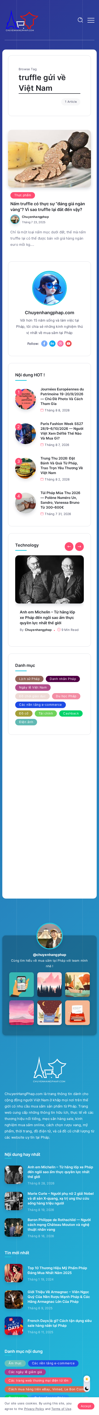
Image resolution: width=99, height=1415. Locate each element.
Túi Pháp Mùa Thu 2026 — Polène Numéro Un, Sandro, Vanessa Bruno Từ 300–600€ (60, 500)
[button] (69, 546)
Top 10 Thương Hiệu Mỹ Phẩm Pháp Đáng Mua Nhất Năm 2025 (57, 1270)
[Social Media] (44, 343)
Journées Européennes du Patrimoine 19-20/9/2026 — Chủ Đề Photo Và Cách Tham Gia (62, 396)
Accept (86, 1406)
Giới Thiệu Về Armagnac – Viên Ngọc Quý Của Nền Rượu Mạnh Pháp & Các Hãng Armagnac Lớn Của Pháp (59, 1297)
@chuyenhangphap (49, 954)
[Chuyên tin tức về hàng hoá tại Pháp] (22, 20)
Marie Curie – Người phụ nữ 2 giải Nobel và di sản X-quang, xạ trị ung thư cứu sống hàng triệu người (58, 620)
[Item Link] (49, 158)
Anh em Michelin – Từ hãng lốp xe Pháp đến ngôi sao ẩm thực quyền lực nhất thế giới (60, 1172)
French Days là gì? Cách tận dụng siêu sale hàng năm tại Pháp (60, 1323)
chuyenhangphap (35, 217)
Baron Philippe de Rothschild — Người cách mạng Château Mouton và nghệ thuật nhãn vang (59, 1225)
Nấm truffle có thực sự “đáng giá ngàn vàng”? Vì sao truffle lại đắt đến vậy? (47, 206)
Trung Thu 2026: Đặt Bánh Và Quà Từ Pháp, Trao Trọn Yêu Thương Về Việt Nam (62, 465)
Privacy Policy (34, 1409)
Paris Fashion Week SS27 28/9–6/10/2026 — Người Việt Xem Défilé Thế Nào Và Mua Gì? (62, 431)
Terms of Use (61, 1409)
